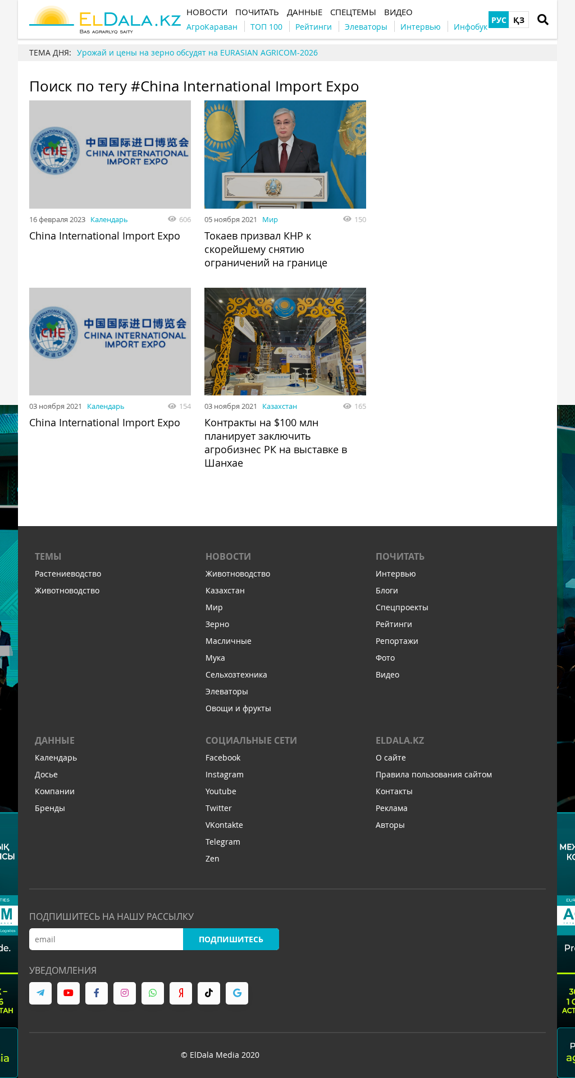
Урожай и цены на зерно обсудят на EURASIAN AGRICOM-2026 (197, 52)
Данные (55, 740)
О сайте (391, 757)
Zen (213, 858)
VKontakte (224, 824)
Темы (48, 556)
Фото (385, 657)
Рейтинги (394, 624)
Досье (46, 774)
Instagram (225, 774)
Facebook (223, 757)
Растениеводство (68, 573)
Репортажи (397, 640)
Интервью (396, 573)
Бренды (50, 808)
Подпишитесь (231, 939)
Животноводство (67, 590)
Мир (270, 219)
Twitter (219, 808)
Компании (55, 791)
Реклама (392, 808)
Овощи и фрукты (238, 708)
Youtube (221, 791)
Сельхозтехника (236, 674)
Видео (387, 674)
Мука (215, 657)
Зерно (217, 624)
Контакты (394, 791)
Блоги (387, 590)
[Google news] (237, 993)
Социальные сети (251, 740)
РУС (498, 20)
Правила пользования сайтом (434, 774)
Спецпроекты (402, 607)
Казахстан (279, 406)
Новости (228, 556)
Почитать (400, 556)
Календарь (109, 219)
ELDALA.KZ (400, 740)
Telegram (223, 841)
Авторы (390, 824)
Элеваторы (227, 691)
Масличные (229, 640)
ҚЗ (518, 20)
